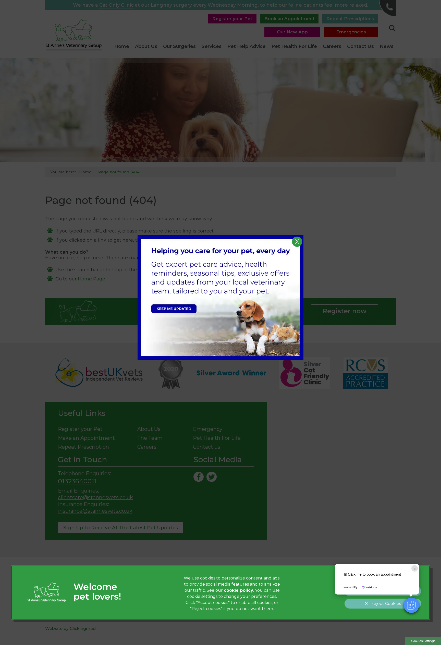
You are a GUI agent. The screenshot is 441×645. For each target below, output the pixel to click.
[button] (411, 605)
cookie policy (238, 590)
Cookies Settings (423, 641)
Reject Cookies (386, 603)
